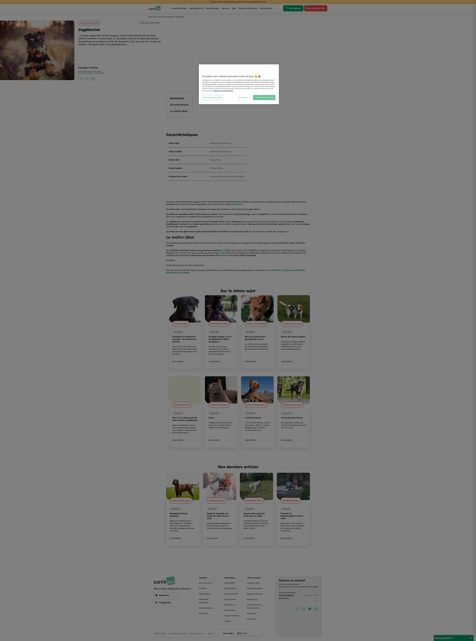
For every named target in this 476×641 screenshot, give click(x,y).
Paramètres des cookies (213, 97)
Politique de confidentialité (223, 91)
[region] (239, 84)
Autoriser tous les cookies (264, 97)
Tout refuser (242, 97)
